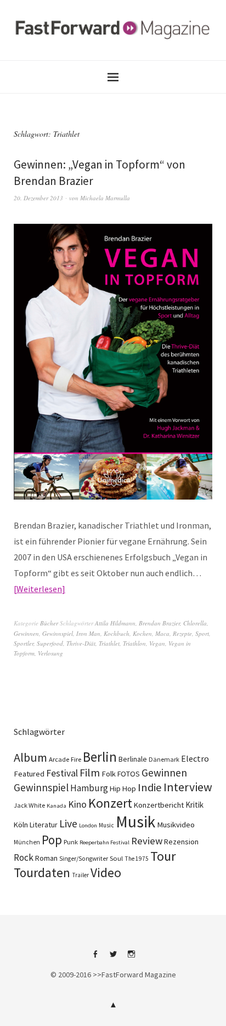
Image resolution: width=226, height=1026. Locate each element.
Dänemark (164, 759)
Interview (187, 787)
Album (30, 757)
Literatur (44, 825)
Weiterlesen (39, 588)
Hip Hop (123, 788)
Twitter (113, 958)
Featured (29, 774)
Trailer (80, 875)
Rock (23, 857)
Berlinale (132, 759)
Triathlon (134, 643)
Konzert (110, 803)
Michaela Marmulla (105, 198)
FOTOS (128, 774)
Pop (52, 840)
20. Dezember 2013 (38, 198)
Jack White (29, 805)
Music (106, 825)
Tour (163, 856)
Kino (77, 804)
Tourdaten (42, 872)
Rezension (181, 842)
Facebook (95, 958)
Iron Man (88, 633)
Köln (21, 825)
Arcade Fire (65, 759)
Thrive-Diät (80, 643)
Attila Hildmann (115, 623)
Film (90, 772)
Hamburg (89, 788)
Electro (195, 758)
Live (68, 823)
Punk (71, 842)
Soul (116, 858)
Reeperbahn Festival (104, 842)
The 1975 (137, 858)
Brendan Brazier (159, 623)
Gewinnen (26, 633)
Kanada (56, 805)
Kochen (142, 633)
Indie (150, 787)
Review (146, 840)
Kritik (194, 804)
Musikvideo (176, 825)
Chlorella (195, 623)
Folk (108, 774)
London (88, 825)
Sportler (23, 643)
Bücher (49, 623)
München (27, 842)
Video (106, 872)
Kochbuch (116, 633)
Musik (135, 821)
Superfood (50, 643)
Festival (62, 773)
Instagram (131, 958)
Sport (202, 633)
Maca (162, 633)
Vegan (157, 643)
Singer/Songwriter (83, 858)
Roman (46, 858)
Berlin (100, 757)
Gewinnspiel (57, 633)
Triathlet (109, 643)
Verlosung (50, 653)
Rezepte (182, 633)
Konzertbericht (159, 805)
